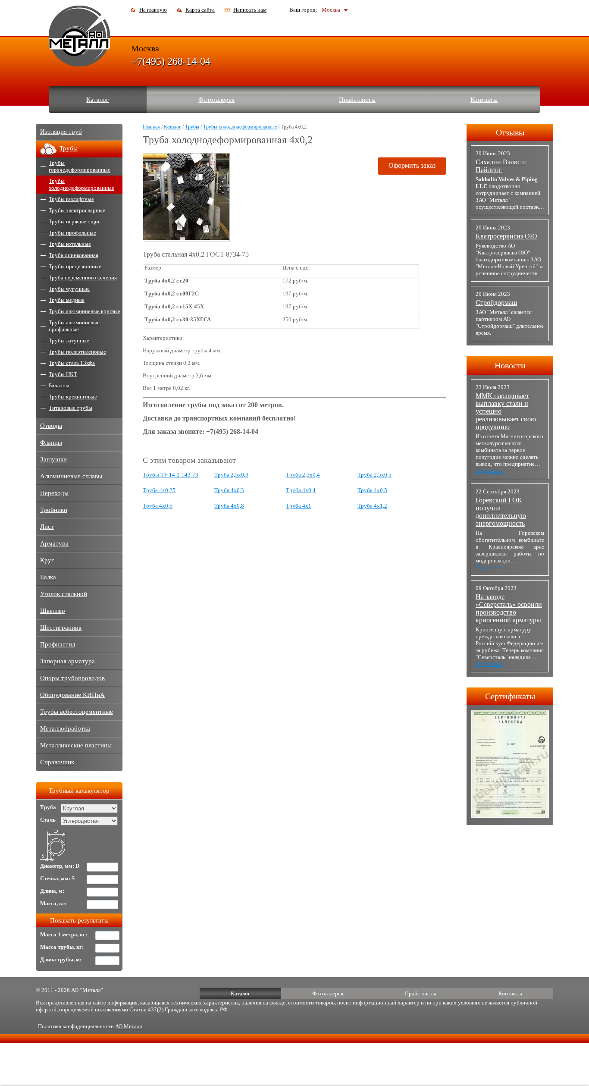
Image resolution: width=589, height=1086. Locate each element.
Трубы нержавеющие (74, 221)
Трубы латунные (69, 340)
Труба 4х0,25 (159, 490)
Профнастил (57, 644)
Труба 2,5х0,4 (303, 474)
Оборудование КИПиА (72, 694)
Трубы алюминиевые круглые (84, 311)
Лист (47, 526)
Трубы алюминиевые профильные (74, 326)
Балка (48, 577)
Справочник (57, 762)
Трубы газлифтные (71, 199)
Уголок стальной (63, 593)
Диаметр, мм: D (59, 866)
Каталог (97, 99)
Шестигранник (60, 627)
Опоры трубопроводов (72, 678)
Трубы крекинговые (73, 396)
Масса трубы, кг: (62, 947)
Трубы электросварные (77, 210)
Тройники (53, 509)
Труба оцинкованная (73, 255)
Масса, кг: (53, 903)
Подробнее (489, 471)
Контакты (484, 99)
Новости (510, 365)
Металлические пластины (76, 745)
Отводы (51, 425)
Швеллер (52, 610)
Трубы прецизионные (75, 266)
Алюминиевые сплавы (71, 476)
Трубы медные (67, 300)
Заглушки (53, 459)
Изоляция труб (61, 131)
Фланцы (51, 442)
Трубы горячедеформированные (79, 166)
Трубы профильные (72, 232)
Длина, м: (52, 891)
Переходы (54, 493)
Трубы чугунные (69, 289)
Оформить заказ (411, 165)
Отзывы (510, 132)
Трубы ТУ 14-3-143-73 (170, 474)
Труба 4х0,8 (229, 505)
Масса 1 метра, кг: (63, 934)
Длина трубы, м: (60, 959)
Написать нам (249, 9)
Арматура (54, 543)
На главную (153, 9)
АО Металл (128, 1026)
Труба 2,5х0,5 (374, 474)
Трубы (192, 127)
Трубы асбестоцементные (76, 711)
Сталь (48, 819)
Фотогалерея (216, 99)
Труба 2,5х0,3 (231, 474)
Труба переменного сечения (83, 277)
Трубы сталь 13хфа (72, 363)
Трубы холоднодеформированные (240, 127)
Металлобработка (65, 728)
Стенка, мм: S (57, 878)
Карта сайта (200, 9)
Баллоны (59, 385)
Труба (48, 807)
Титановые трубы (70, 408)
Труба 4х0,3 (229, 490)
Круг (47, 560)
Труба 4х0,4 (301, 490)
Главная (151, 127)
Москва (331, 9)
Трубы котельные (70, 244)
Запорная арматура (67, 661)
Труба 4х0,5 (372, 490)
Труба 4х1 (298, 505)
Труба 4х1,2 (372, 505)
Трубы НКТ (63, 374)
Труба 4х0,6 (157, 505)
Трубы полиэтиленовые (77, 351)
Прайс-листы (357, 99)
